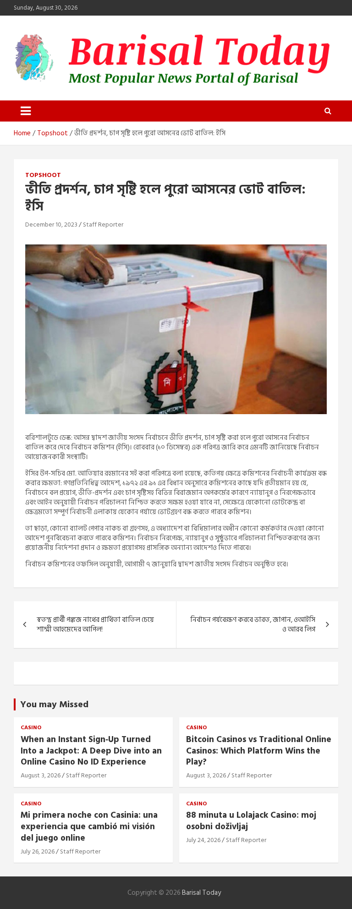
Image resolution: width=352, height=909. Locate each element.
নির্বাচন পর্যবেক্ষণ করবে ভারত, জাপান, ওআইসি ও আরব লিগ (252, 624)
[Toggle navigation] (26, 111)
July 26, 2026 (38, 851)
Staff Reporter (103, 224)
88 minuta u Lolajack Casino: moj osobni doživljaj (251, 821)
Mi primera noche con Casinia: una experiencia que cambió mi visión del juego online (89, 826)
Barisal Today (201, 892)
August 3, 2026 (40, 775)
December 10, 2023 (51, 224)
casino (31, 728)
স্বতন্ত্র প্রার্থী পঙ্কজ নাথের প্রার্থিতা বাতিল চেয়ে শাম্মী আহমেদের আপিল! (95, 624)
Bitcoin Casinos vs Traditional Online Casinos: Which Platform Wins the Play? (258, 750)
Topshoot (43, 175)
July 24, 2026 (203, 840)
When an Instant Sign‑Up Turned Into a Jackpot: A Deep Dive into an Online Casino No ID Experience (91, 750)
